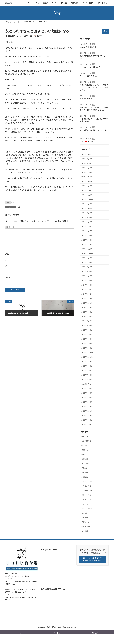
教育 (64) (84, 472)
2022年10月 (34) (87, 361)
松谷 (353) (85, 531)
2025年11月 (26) (87, 195)
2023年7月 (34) (86, 321)
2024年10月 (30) (87, 253)
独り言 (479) (85, 526)
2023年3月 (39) (86, 339)
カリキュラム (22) (87, 481)
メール (8, 266)
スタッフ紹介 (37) (87, 508)
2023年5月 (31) (86, 330)
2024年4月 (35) (86, 280)
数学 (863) (85, 445)
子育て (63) (85, 522)
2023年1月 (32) (86, 348)
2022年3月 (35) (86, 393)
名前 (7, 254)
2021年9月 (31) (86, 420)
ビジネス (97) (86, 499)
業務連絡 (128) (86, 490)
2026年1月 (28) (86, 186)
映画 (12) (84, 436)
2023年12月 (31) (87, 298)
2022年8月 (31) (86, 370)
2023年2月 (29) (86, 343)
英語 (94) (84, 450)
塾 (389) (84, 454)
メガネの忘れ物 (86, 99)
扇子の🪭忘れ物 (86, 141)
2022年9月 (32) (86, 366)
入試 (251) (85, 477)
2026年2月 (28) (86, 181)
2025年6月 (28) (86, 217)
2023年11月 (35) (87, 303)
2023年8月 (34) (86, 316)
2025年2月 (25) (86, 235)
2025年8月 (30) (86, 208)
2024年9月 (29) (86, 258)
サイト (8, 277)
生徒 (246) (85, 463)
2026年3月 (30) (86, 177)
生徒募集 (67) (86, 441)
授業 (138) (85, 459)
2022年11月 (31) (87, 357)
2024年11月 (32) (87, 249)
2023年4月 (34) (86, 334)
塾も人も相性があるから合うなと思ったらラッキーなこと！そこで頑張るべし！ (94, 87)
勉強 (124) (85, 468)
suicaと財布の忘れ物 (88, 47)
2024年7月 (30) (86, 267)
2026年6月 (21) (86, 163)
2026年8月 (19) (86, 154)
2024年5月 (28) (86, 276)
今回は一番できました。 (90, 76)
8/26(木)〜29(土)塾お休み (90, 67)
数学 (18, 207)
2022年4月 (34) (86, 388)
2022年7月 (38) (86, 375)
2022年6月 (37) (86, 379)
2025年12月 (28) (87, 190)
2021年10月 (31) (87, 415)
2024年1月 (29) (86, 294)
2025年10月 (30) (87, 199)
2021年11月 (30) (87, 411)
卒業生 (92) (85, 504)
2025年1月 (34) (86, 240)
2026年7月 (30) (86, 159)
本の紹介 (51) (86, 486)
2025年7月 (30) (86, 213)
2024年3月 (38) (86, 285)
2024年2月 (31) (86, 289)
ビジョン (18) (86, 495)
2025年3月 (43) (86, 231)
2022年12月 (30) (87, 352)
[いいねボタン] (8, 202)
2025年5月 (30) (86, 222)
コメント (9, 227)
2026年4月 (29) (86, 172)
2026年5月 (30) (86, 168)
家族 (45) (84, 517)
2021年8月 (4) (86, 424)
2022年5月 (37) (86, 384)
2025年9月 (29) (86, 204)
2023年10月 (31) (87, 307)
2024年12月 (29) (87, 244)
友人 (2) (84, 513)
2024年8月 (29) (86, 262)
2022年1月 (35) (86, 402)
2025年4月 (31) (86, 226)
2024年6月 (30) (86, 271)
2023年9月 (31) (86, 312)
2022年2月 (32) (86, 397)
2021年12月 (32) (87, 406)
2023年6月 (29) (86, 325)
